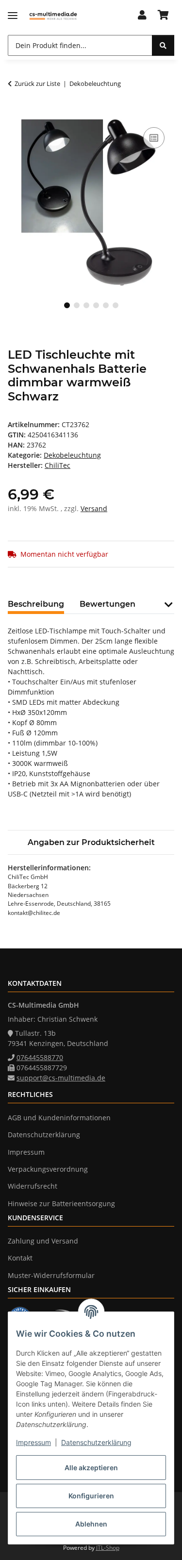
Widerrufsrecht (32, 1186)
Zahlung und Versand (43, 1240)
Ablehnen (91, 1524)
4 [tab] (96, 305)
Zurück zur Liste (37, 83)
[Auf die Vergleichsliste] (154, 138)
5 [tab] (106, 305)
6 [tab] (115, 305)
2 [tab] (77, 305)
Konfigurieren (91, 1496)
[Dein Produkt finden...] (163, 45)
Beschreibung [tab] (36, 604)
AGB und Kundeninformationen (59, 1117)
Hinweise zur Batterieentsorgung (61, 1203)
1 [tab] (67, 305)
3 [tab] (86, 305)
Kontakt (20, 1257)
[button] (142, 15)
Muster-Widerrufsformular (51, 1275)
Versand (94, 508)
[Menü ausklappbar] (12, 16)
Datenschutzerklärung (96, 1442)
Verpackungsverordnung (48, 1169)
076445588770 (40, 1057)
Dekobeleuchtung (72, 455)
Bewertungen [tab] (107, 604)
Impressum (33, 1442)
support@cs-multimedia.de (61, 1077)
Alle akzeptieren (91, 1467)
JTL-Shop (107, 1547)
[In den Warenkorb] (15, 114)
